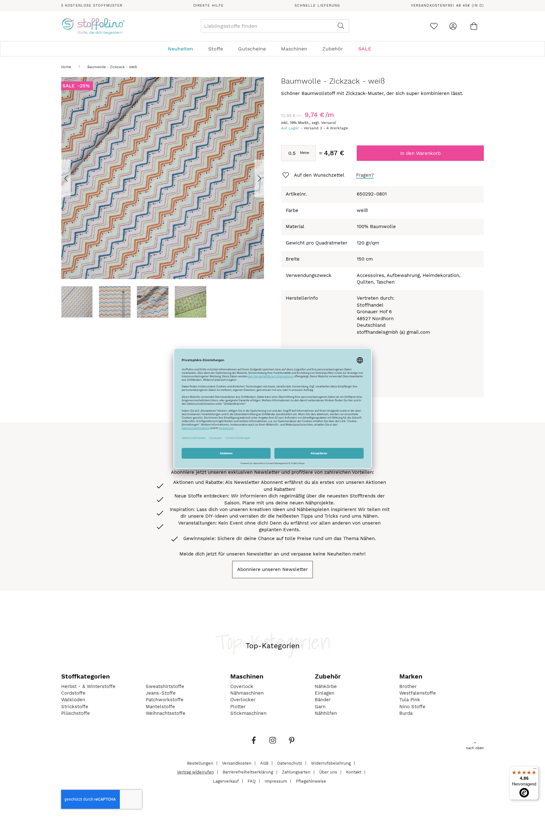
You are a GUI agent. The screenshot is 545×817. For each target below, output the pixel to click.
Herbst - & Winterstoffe (88, 686)
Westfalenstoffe (417, 693)
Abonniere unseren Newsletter (272, 569)
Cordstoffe (73, 693)
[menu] (272, 48)
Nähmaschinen (247, 693)
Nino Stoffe (412, 706)
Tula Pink (409, 699)
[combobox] (275, 26)
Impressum (276, 781)
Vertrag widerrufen (195, 772)
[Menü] (535, 770)
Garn (320, 706)
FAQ (252, 781)
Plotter (238, 706)
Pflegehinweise (311, 781)
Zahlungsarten (296, 772)
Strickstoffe (74, 706)
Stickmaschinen (248, 713)
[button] (73, 178)
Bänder (323, 699)
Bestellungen (200, 763)
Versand (328, 122)
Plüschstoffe (75, 713)
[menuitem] (184, 48)
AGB (264, 763)
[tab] (272, 48)
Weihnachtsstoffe (165, 713)
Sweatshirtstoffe (165, 686)
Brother (408, 686)
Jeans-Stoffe (161, 693)
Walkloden (73, 699)
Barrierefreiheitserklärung (248, 772)
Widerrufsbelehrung (331, 763)
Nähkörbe (326, 686)
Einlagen (324, 693)
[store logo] (93, 26)
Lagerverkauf (226, 781)
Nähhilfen (326, 713)
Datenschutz (289, 763)
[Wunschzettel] (433, 26)
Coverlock (241, 686)
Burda (406, 713)
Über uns (328, 772)
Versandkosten (236, 763)
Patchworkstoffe (165, 699)
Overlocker (242, 699)
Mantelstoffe (160, 706)
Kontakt (353, 772)
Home (66, 67)
